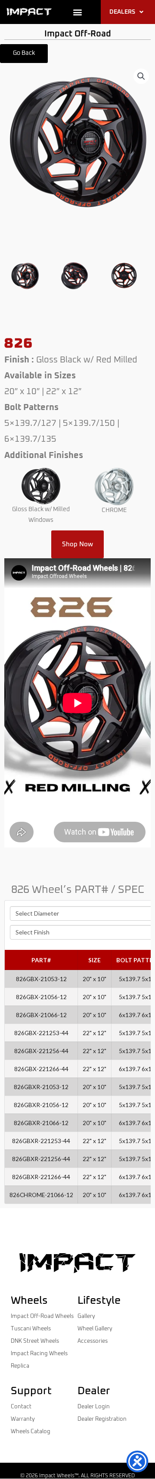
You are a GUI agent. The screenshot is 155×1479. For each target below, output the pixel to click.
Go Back (24, 53)
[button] (78, 12)
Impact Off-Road (77, 34)
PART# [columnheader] (41, 960)
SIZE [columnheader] (94, 960)
